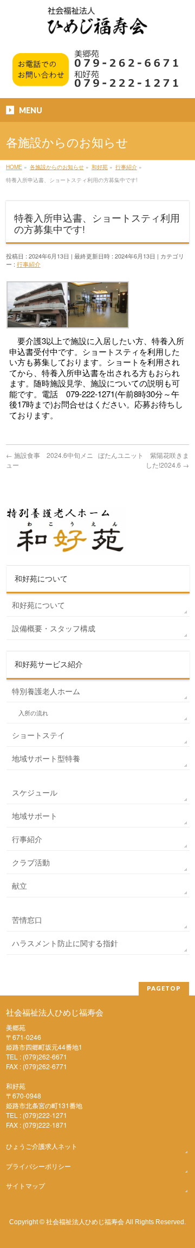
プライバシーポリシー (38, 1166)
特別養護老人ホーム (46, 691)
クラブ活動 (31, 862)
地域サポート (34, 815)
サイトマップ (25, 1185)
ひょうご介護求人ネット (41, 1145)
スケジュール (34, 792)
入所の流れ (33, 713)
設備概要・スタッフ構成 (53, 628)
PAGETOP (164, 988)
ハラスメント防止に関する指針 (65, 942)
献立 (19, 885)
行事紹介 (29, 264)
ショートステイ (38, 734)
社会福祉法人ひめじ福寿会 (85, 1221)
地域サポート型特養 (46, 758)
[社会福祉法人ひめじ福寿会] (97, 26)
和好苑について (38, 604)
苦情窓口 (27, 919)
